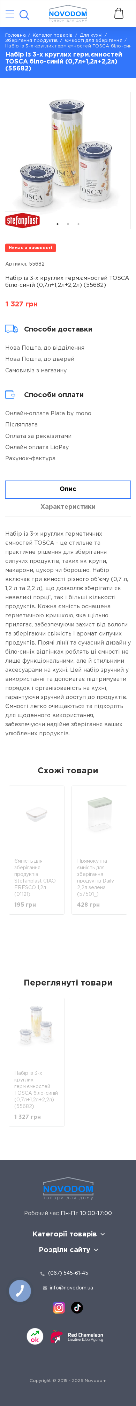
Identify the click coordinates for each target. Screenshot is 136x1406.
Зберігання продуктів (31, 41)
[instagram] (59, 1307)
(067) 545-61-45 (68, 1273)
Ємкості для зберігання (93, 41)
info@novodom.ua (71, 1288)
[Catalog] (10, 14)
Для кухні (91, 35)
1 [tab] (57, 224)
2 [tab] (68, 224)
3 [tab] (78, 224)
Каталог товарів (53, 35)
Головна (15, 35)
